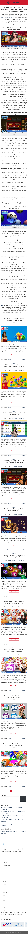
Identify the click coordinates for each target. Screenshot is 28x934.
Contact (4, 900)
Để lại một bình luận (23, 359)
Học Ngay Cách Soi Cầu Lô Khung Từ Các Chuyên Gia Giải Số (14, 413)
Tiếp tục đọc (14, 354)
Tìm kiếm (3, 795)
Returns (4, 881)
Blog (4, 898)
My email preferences (7, 868)
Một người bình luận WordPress (9, 831)
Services (4, 895)
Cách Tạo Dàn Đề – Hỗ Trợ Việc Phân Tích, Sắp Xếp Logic (14, 650)
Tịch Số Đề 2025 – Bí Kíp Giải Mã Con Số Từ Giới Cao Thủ (14, 509)
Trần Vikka (21, 324)
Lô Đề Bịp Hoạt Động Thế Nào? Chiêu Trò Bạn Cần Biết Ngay (14, 461)
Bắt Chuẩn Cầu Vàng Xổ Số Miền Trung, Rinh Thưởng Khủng (14, 319)
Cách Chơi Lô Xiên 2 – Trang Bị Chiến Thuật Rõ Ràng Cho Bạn (14, 556)
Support (4, 884)
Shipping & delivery (7, 878)
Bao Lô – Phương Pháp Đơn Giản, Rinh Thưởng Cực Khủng (14, 696)
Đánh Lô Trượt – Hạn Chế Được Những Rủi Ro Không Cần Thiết (14, 602)
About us (5, 892)
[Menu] (2, 2)
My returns (5, 862)
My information (6, 865)
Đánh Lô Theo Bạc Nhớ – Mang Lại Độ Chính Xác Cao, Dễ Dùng (14, 744)
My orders (5, 859)
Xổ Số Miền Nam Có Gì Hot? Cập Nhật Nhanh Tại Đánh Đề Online (14, 365)
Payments (5, 876)
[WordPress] (14, 2)
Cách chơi (14, 317)
